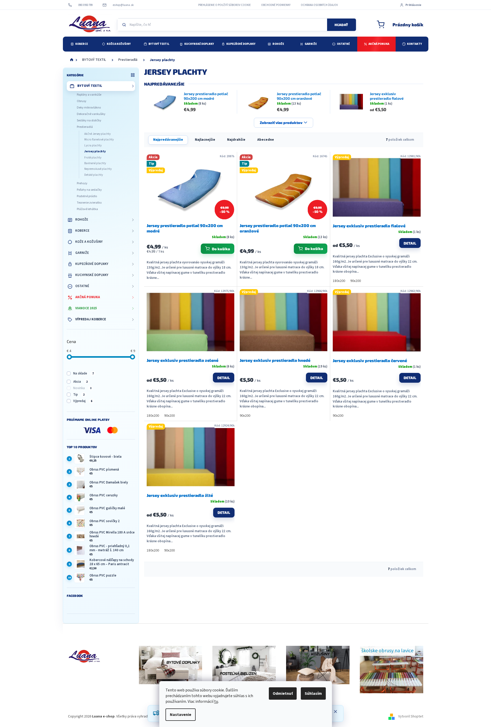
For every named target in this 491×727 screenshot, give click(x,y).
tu (216, 701)
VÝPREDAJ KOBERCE (90, 319)
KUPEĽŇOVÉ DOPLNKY (91, 264)
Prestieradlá (85, 127)
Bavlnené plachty (95, 163)
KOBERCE (82, 230)
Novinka (82, 388)
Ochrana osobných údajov (319, 5)
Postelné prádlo (87, 196)
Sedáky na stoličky (89, 120)
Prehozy (82, 183)
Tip (79, 394)
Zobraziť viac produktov (281, 122)
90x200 (355, 280)
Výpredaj (82, 401)
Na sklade (83, 373)
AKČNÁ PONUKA (87, 297)
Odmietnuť (283, 693)
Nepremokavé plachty (98, 169)
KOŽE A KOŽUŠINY (89, 241)
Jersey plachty (95, 151)
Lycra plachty (93, 145)
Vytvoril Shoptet (410, 716)
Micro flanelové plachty (99, 139)
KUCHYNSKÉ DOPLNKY (91, 275)
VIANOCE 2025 (86, 308)
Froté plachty (92, 157)
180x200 (339, 280)
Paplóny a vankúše (89, 95)
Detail (410, 243)
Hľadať (341, 25)
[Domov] (72, 60)
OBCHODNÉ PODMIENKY (275, 5)
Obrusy (81, 101)
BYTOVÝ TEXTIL (89, 85)
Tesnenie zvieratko (89, 202)
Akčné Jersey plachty (97, 134)
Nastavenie (180, 714)
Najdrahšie (236, 139)
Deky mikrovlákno (89, 107)
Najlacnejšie (205, 139)
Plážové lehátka (87, 209)
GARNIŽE (82, 252)
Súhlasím (313, 693)
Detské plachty (93, 175)
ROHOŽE (81, 219)
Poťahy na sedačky (89, 190)
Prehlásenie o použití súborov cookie (224, 5)
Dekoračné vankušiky (91, 114)
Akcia (80, 381)
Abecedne (265, 139)
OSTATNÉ (82, 286)
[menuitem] (79, 44)
